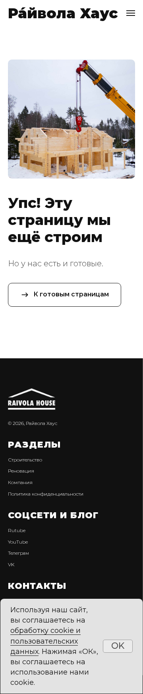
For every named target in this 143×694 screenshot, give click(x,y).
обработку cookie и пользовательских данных (45, 641)
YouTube (18, 542)
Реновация (21, 471)
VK (11, 564)
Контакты (37, 586)
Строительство (25, 460)
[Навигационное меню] (130, 13)
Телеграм (18, 553)
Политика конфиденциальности (45, 494)
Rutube (16, 530)
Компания (20, 482)
